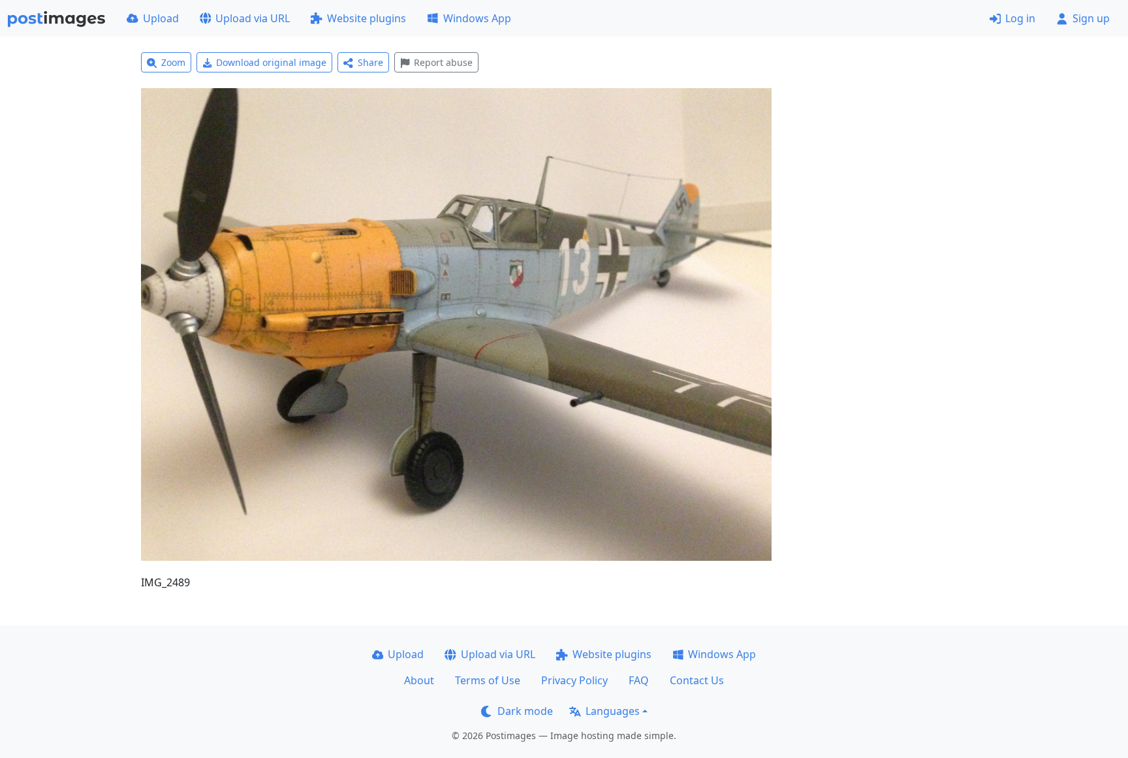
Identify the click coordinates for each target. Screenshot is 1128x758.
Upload (161, 18)
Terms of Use (487, 680)
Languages (613, 711)
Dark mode (525, 711)
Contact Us (697, 680)
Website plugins (366, 18)
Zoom (173, 62)
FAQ (639, 680)
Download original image (271, 62)
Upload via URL (252, 18)
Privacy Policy (574, 680)
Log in (1020, 18)
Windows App (477, 18)
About (419, 680)
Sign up (1091, 18)
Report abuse (443, 62)
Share (370, 62)
